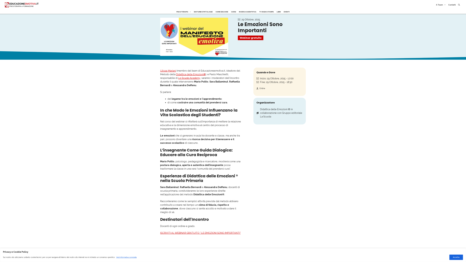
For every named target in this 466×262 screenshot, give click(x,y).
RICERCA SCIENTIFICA (247, 12)
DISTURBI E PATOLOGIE (203, 12)
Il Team (439, 5)
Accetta (456, 257)
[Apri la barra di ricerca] (459, 4)
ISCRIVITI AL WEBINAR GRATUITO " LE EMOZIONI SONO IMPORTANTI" (200, 232)
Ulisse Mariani (168, 70)
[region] (233, 255)
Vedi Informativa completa (126, 257)
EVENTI (287, 12)
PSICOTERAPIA (182, 12)
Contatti (452, 5)
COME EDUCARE (222, 12)
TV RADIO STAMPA (266, 12)
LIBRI (279, 12)
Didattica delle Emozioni (191, 74)
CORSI (233, 12)
